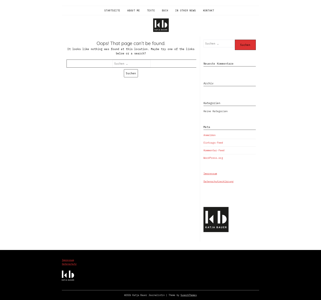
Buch (165, 10)
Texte (151, 10)
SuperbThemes (189, 295)
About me (133, 10)
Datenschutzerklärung (218, 181)
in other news (185, 10)
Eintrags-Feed (213, 142)
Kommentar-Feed (214, 150)
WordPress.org (213, 157)
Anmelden (209, 135)
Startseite (112, 10)
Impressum (210, 173)
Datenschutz (69, 264)
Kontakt (208, 10)
